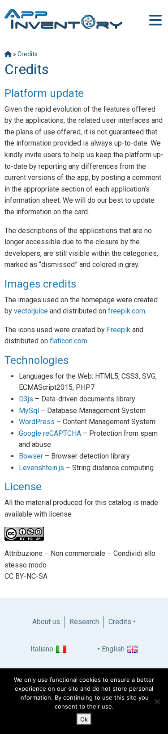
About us (46, 621)
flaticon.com (68, 341)
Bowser (31, 456)
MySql (29, 410)
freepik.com (126, 311)
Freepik (118, 329)
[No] (156, 701)
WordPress (37, 421)
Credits (27, 54)
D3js (26, 399)
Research (84, 621)
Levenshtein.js (41, 467)
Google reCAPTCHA (50, 433)
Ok (84, 719)
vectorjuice (31, 311)
